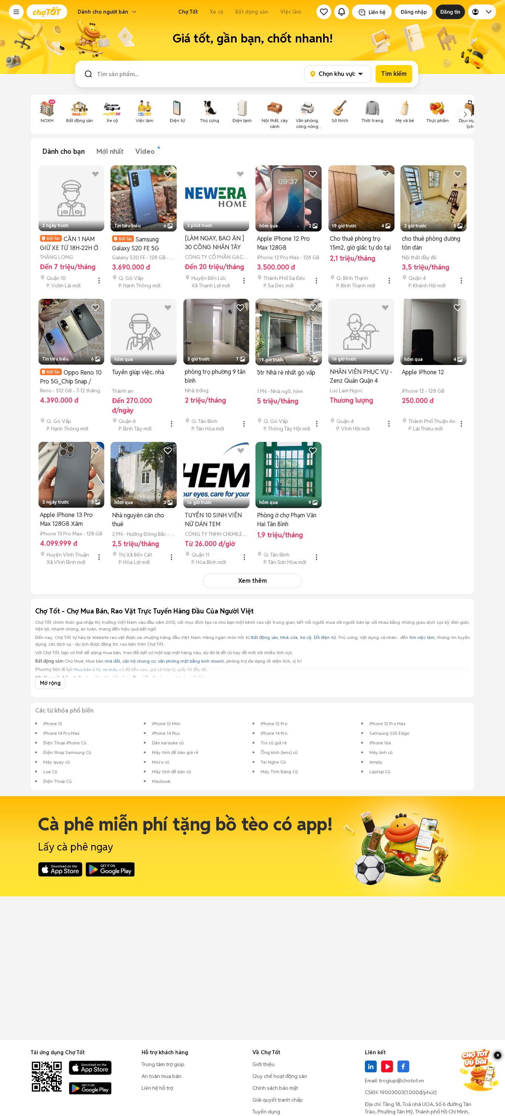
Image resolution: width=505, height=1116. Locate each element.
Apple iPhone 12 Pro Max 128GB (283, 243)
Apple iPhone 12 (423, 372)
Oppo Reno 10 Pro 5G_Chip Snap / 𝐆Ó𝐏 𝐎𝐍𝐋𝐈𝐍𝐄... (71, 377)
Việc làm (290, 12)
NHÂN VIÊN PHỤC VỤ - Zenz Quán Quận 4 (361, 376)
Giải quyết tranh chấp (278, 1099)
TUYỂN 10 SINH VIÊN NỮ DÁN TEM (213, 519)
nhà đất (112, 661)
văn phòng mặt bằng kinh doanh (191, 661)
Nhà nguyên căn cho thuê (138, 519)
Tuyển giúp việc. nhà (138, 372)
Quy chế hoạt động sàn (280, 1076)
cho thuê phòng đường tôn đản (431, 243)
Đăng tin (450, 12)
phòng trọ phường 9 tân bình (215, 376)
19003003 (392, 1092)
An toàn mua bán (162, 1076)
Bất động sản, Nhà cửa (274, 637)
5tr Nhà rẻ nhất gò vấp (286, 372)
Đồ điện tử (325, 637)
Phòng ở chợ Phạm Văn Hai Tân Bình (286, 519)
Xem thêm (252, 581)
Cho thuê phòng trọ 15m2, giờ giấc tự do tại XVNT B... (360, 243)
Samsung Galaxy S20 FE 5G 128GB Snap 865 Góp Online (140, 244)
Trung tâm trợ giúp (163, 1064)
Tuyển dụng (266, 1111)
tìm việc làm (422, 637)
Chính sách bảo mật (275, 1088)
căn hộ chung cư (139, 661)
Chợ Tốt (188, 12)
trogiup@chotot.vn (401, 1080)
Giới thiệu (264, 1064)
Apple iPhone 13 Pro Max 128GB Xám (66, 519)
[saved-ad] (323, 11)
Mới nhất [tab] (109, 151)
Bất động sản (251, 12)
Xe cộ (216, 12)
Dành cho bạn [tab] (64, 151)
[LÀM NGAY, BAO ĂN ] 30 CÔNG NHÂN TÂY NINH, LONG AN (214, 243)
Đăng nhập (414, 12)
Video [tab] (145, 151)
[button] (16, 11)
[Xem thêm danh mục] (465, 114)
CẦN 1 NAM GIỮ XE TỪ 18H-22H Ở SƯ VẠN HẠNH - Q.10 (69, 243)
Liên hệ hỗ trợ (157, 1088)
